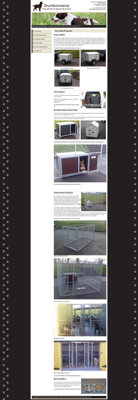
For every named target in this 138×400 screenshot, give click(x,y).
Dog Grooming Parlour (41, 46)
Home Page (38, 31)
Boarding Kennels (40, 39)
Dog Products (39, 43)
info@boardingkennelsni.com (99, 9)
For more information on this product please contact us (67, 48)
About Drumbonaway (41, 35)
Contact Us (38, 50)
